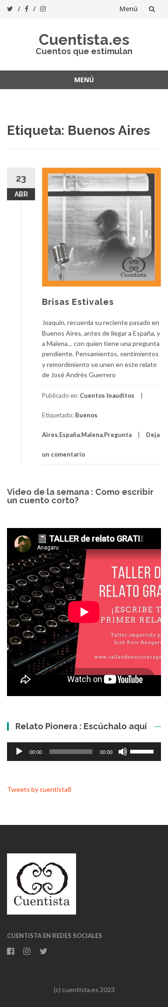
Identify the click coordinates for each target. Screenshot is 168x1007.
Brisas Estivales (78, 302)
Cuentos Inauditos (107, 395)
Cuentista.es (84, 39)
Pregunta (118, 434)
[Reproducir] (19, 751)
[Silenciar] (122, 751)
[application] (84, 751)
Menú (128, 8)
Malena (92, 434)
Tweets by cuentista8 (39, 789)
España (69, 434)
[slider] (143, 750)
